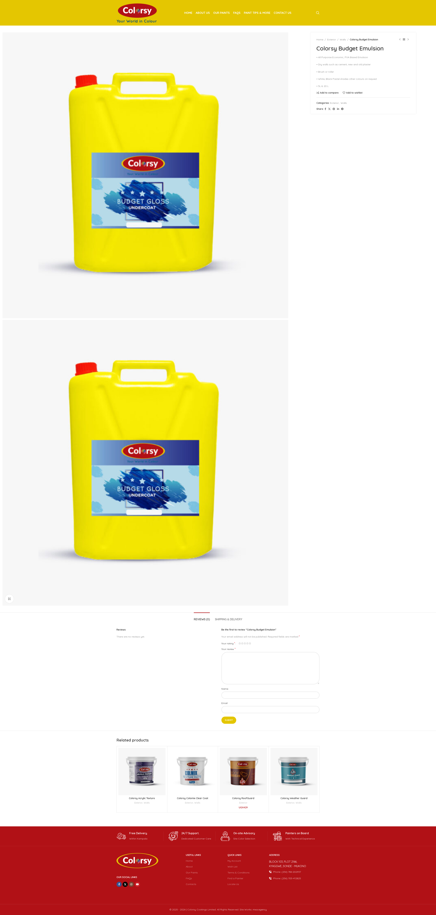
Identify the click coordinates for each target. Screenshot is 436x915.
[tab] (202, 617)
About (189, 866)
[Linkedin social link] (338, 109)
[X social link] (329, 109)
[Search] (317, 12)
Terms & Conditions (239, 872)
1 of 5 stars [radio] (239, 643)
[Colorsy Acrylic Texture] (142, 771)
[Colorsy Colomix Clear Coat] (192, 771)
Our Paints (192, 872)
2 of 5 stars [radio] (242, 643)
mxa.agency (260, 909)
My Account (234, 860)
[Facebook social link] (325, 109)
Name (224, 688)
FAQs (189, 878)
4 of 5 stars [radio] (247, 643)
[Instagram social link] (131, 884)
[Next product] (408, 40)
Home (319, 39)
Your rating (228, 643)
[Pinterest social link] (334, 109)
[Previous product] (400, 40)
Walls (343, 39)
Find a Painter (235, 878)
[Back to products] (404, 40)
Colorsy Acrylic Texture (142, 798)
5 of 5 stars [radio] (250, 643)
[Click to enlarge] (9, 599)
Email (224, 703)
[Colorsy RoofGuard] (243, 771)
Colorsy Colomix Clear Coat (192, 798)
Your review (228, 649)
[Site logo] (137, 12)
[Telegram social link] (342, 109)
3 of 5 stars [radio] (245, 643)
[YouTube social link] (137, 884)
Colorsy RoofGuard (243, 798)
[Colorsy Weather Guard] (294, 771)
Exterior (331, 39)
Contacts (191, 884)
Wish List (232, 866)
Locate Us (233, 884)
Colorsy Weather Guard (294, 798)
